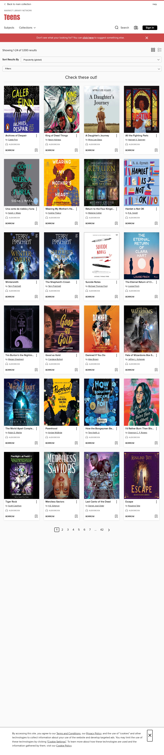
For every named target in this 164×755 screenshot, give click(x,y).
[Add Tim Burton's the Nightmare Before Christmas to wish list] (36, 370)
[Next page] (109, 530)
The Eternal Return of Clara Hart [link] (140, 282)
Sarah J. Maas (14, 213)
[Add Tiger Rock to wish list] (36, 517)
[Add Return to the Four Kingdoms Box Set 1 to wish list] (116, 224)
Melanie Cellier (95, 213)
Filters (8, 68)
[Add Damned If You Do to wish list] (116, 370)
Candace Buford (55, 359)
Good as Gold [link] (53, 355)
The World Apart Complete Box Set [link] (20, 428)
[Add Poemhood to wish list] (76, 443)
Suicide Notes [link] (93, 282)
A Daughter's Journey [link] (97, 135)
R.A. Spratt (133, 213)
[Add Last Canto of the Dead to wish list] (116, 517)
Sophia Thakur (54, 213)
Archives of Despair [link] (16, 135)
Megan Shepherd (16, 359)
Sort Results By (10, 59)
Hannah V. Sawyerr (136, 139)
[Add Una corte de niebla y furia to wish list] (36, 224)
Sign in (150, 28)
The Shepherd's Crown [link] (57, 282)
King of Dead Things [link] (56, 135)
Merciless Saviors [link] (54, 501)
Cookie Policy (63, 745)
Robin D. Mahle (15, 432)
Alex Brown (93, 359)
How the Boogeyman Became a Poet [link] (100, 428)
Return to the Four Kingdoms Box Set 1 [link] (100, 209)
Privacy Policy (93, 733)
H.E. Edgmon (54, 506)
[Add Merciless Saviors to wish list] (76, 517)
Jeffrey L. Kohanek (136, 359)
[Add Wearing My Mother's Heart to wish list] (76, 224)
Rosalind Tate (134, 506)
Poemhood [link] (51, 428)
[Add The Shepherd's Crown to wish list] (76, 297)
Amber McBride (55, 432)
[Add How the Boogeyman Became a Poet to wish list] (116, 443)
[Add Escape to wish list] (156, 517)
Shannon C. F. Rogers (137, 432)
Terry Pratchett (14, 286)
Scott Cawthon (14, 506)
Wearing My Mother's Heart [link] (60, 209)
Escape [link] (129, 501)
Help (155, 4)
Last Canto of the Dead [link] (98, 501)
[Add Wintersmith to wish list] (36, 297)
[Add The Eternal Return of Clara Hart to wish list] (156, 297)
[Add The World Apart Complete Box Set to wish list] (36, 443)
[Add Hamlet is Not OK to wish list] (156, 224)
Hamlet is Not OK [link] (134, 209)
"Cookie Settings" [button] (56, 741)
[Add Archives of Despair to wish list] (36, 150)
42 (102, 530)
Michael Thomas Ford (97, 286)
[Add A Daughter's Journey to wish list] (116, 150)
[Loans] (136, 28)
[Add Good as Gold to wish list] (76, 370)
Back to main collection (19, 4)
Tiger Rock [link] (11, 501)
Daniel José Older (96, 506)
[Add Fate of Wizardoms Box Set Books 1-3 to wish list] (156, 370)
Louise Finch (133, 286)
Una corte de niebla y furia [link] (19, 209)
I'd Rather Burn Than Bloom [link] (140, 428)
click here (88, 37)
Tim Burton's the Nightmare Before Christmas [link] (20, 355)
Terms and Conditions (68, 733)
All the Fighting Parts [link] (136, 135)
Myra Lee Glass (95, 139)
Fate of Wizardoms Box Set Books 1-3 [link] (140, 355)
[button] (121, 28)
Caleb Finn (13, 139)
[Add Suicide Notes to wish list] (116, 297)
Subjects (9, 28)
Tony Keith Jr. (94, 432)
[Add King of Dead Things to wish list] (76, 150)
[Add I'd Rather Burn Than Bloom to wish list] (156, 443)
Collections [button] (26, 28)
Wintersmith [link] (12, 282)
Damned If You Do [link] (95, 355)
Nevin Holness (54, 139)
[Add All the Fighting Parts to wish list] (156, 150)
